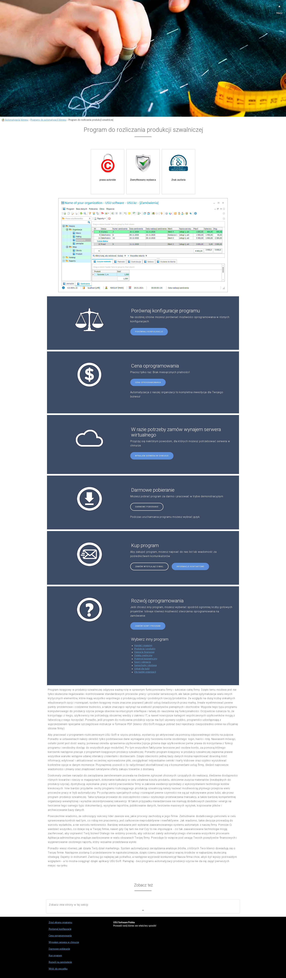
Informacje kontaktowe (190, 566)
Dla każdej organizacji (145, 672)
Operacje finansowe (144, 652)
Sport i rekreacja (142, 662)
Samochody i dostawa (145, 665)
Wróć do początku (58, 969)
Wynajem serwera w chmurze (152, 456)
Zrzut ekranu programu (60, 922)
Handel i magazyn (143, 645)
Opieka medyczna (143, 655)
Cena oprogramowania (148, 382)
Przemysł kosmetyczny (145, 659)
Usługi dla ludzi (141, 669)
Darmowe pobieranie (146, 507)
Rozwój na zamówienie (60, 962)
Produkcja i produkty (144, 649)
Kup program (55, 955)
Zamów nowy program (148, 626)
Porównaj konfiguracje (149, 332)
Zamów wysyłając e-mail (149, 566)
